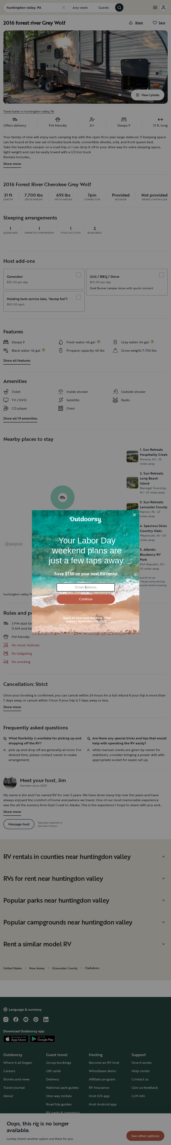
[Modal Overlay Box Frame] (85, 572)
